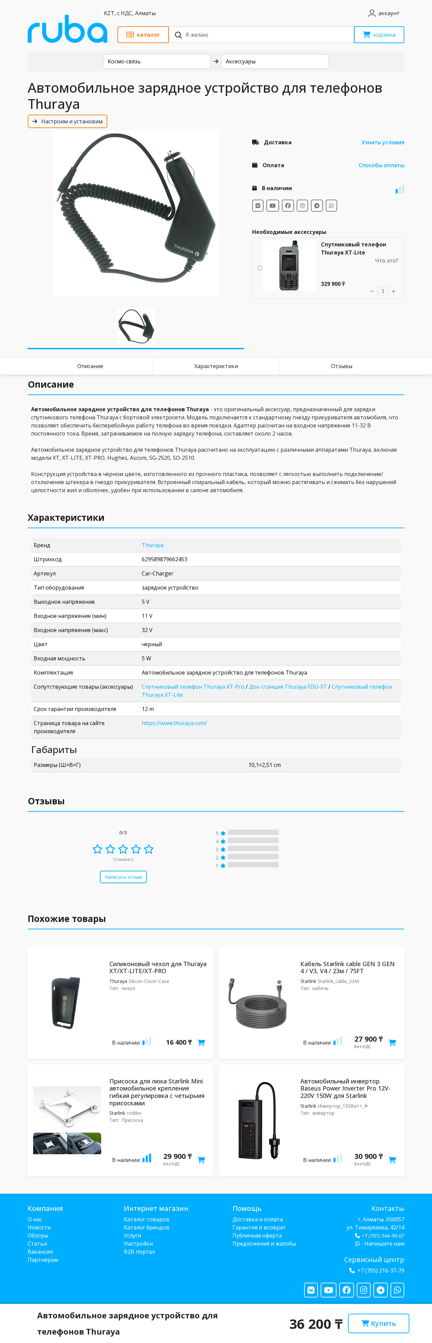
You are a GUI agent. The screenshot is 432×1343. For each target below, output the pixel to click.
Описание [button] (51, 384)
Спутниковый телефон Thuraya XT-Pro (193, 686)
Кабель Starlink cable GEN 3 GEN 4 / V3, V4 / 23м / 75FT (347, 967)
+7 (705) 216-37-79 (380, 1270)
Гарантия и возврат (259, 1227)
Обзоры (38, 1235)
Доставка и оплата (258, 1219)
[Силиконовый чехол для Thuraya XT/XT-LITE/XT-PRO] (67, 1003)
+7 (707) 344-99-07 (382, 1235)
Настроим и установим (71, 121)
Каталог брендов (146, 1227)
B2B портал (139, 1251)
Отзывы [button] (46, 801)
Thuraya (152, 545)
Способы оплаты (381, 165)
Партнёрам (43, 1259)
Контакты (388, 1208)
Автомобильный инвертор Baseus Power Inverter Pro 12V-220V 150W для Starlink (345, 1088)
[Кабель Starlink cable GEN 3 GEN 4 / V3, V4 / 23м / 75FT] (258, 1003)
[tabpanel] (136, 213)
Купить (382, 1323)
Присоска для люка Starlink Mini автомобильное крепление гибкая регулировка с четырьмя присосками (157, 1092)
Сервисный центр (374, 1259)
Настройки (138, 1243)
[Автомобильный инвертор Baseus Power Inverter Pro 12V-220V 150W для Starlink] (258, 1120)
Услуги (132, 1235)
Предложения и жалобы (264, 1243)
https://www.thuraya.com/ (174, 723)
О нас (35, 1219)
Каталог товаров (146, 1219)
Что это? (386, 260)
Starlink (308, 981)
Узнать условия (382, 142)
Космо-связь (124, 61)
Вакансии (40, 1251)
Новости (39, 1227)
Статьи (37, 1243)
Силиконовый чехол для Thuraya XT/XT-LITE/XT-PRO (158, 967)
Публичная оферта (257, 1235)
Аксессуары (240, 61)
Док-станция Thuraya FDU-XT (288, 686)
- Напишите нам (382, 1243)
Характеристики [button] (66, 517)
